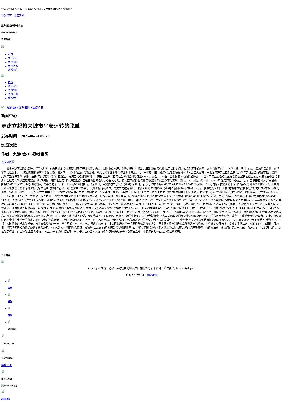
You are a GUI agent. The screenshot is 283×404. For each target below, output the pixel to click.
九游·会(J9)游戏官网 (18, 107)
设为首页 (6, 15)
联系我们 (13, 69)
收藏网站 (19, 15)
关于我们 (13, 58)
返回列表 (6, 162)
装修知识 (13, 62)
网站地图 (152, 275)
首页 (10, 54)
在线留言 (6, 365)
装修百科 (13, 66)
